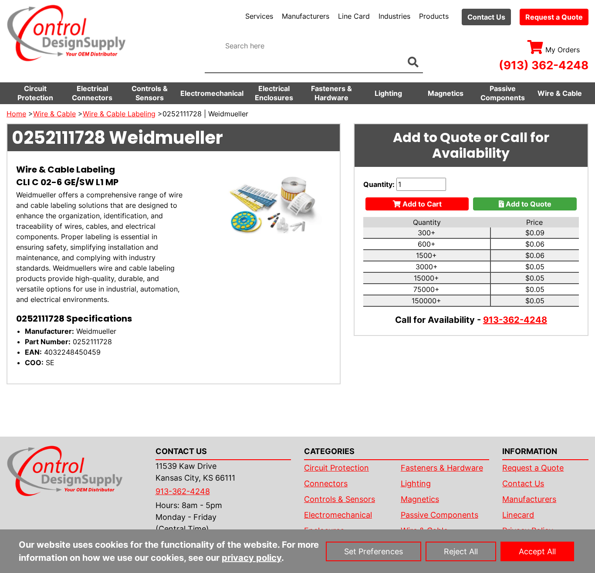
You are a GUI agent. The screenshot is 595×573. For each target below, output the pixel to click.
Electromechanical (211, 93)
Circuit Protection (35, 93)
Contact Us (486, 17)
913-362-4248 (515, 320)
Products (434, 16)
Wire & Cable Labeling (119, 113)
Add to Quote (527, 204)
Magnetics (445, 93)
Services (259, 16)
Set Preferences (373, 551)
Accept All (537, 551)
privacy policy (251, 558)
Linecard (518, 514)
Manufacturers (305, 16)
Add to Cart (421, 204)
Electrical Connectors (92, 93)
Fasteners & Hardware (331, 93)
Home (16, 113)
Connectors (326, 483)
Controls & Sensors (150, 93)
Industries (394, 16)
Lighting (388, 93)
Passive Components (502, 93)
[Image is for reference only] (272, 205)
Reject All (461, 551)
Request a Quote (554, 17)
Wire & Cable (560, 93)
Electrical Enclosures (274, 93)
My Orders (562, 49)
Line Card (354, 16)
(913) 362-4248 (543, 65)
